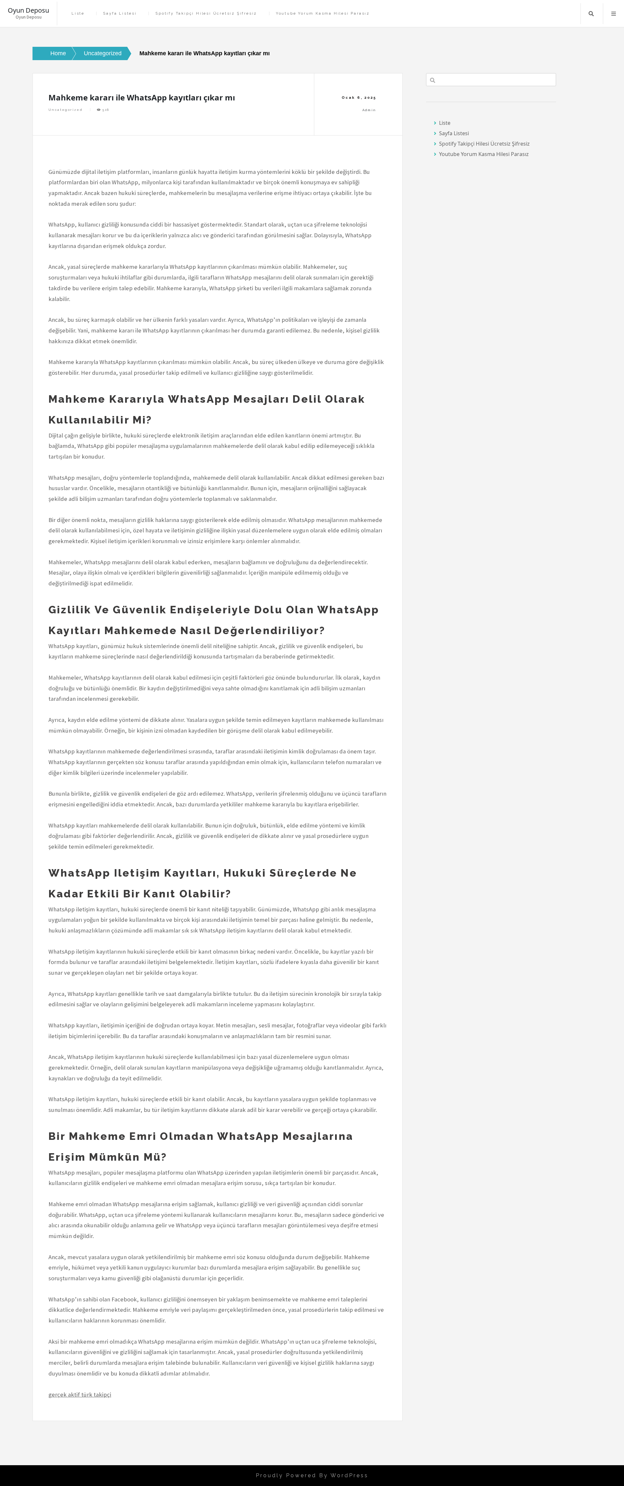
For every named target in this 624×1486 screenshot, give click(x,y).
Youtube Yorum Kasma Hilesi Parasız (323, 13)
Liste (78, 13)
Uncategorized (65, 109)
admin (369, 110)
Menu (613, 13)
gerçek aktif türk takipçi (79, 1394)
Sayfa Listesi (119, 13)
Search (591, 13)
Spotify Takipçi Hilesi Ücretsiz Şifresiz (206, 13)
